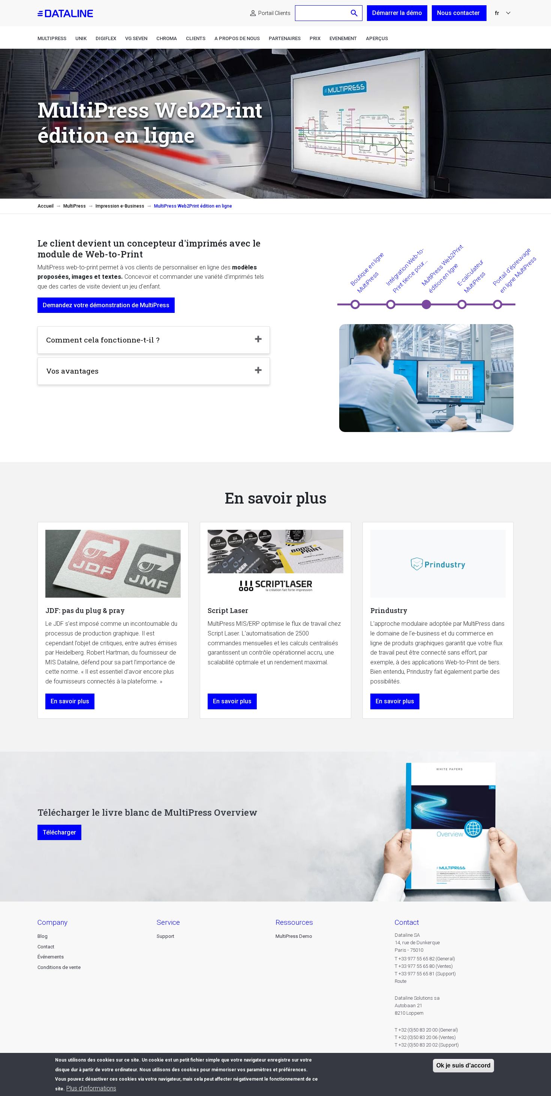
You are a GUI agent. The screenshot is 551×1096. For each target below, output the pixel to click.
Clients (195, 38)
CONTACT (407, 922)
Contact (45, 946)
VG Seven (136, 38)
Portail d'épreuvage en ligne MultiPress (514, 270)
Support (165, 936)
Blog (42, 936)
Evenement (343, 38)
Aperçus (377, 38)
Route (400, 981)
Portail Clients (274, 13)
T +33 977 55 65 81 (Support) (425, 973)
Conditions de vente (59, 967)
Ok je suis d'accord (463, 1065)
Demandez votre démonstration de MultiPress (106, 305)
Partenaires (285, 38)
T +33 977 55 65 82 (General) (425, 958)
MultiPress (51, 38)
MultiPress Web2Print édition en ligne (442, 268)
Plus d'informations (91, 1088)
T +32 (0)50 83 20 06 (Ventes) (425, 1037)
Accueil (45, 206)
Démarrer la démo (397, 12)
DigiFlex (106, 38)
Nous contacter (459, 12)
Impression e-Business (120, 206)
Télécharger (59, 832)
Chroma (166, 38)
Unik (81, 38)
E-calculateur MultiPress (471, 276)
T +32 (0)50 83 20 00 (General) (426, 1030)
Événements (50, 957)
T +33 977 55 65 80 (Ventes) (424, 966)
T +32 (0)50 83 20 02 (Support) (427, 1045)
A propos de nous (237, 38)
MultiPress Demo (294, 936)
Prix (315, 38)
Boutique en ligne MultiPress (367, 272)
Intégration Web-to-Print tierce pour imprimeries (405, 270)
